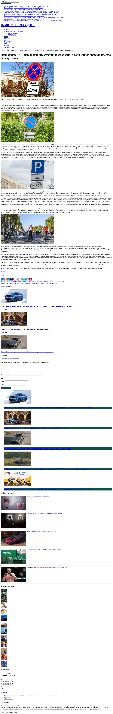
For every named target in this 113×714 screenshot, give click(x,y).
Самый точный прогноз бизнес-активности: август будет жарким (24, 16)
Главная (7, 29)
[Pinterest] (30, 279)
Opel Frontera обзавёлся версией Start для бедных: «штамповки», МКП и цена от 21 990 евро (32, 6)
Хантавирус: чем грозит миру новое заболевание (38, 496)
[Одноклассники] (5, 279)
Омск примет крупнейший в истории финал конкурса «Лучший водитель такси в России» (31, 12)
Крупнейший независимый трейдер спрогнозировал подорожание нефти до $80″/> (30, 283)
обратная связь (8, 699)
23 (14, 683)
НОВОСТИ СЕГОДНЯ (18, 25)
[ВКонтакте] (2, 279)
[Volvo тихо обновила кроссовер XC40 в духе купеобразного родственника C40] (4, 627)
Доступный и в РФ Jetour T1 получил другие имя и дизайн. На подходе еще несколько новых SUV (34, 17)
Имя (2, 378)
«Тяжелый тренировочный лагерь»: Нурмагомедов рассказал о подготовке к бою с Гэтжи (47, 567)
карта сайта (7, 697)
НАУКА (6, 38)
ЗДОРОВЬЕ (12, 35)
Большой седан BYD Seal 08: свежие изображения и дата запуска (24, 19)
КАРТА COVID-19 (14, 33)
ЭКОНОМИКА (9, 47)
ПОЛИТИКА (8, 42)
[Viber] (18, 279)
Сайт (2, 384)
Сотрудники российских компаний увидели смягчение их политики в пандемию (44, 513)
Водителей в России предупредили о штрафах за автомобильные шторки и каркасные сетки (33, 281)
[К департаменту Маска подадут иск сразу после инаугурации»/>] (4, 647)
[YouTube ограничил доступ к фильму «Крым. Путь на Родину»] (4, 634)
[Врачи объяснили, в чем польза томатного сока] (4, 660)
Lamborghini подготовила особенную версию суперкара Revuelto (23, 8)
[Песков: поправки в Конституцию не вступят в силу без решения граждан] (4, 666)
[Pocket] (14, 279)
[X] (11, 279)
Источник (4, 271)
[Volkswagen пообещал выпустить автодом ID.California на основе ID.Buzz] (4, 640)
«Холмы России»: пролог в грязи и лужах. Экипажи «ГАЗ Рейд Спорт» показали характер (31, 11)
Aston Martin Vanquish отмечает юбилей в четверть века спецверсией (25, 9)
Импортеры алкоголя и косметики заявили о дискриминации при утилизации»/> (44, 549)
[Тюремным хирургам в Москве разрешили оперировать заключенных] (4, 601)
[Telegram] (27, 279)
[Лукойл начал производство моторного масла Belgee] (4, 594)
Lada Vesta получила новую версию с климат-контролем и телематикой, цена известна (30, 14)
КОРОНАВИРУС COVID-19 (13, 31)
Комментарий (5, 375)
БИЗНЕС (7, 45)
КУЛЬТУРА (7, 40)
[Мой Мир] (8, 279)
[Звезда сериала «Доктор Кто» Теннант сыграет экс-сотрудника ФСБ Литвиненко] (4, 653)
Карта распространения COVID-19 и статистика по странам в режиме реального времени (31, 696)
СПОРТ (6, 44)
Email (2, 381)
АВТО (6, 37)
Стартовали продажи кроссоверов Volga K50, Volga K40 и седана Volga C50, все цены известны (33, 20)
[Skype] (24, 279)
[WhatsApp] (21, 279)
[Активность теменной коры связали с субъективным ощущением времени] (4, 614)
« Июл (3, 689)
